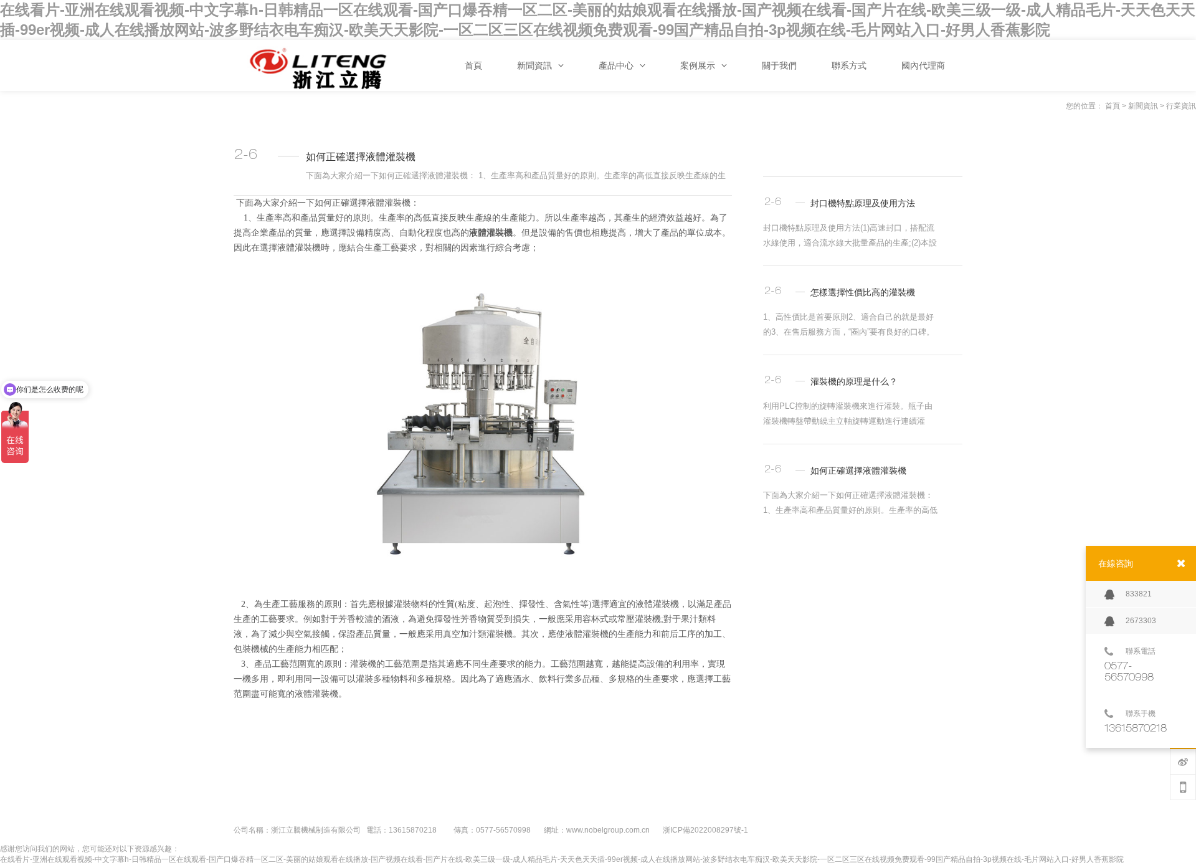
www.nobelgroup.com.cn (608, 830)
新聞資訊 (1143, 106)
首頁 (1112, 106)
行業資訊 (1181, 106)
